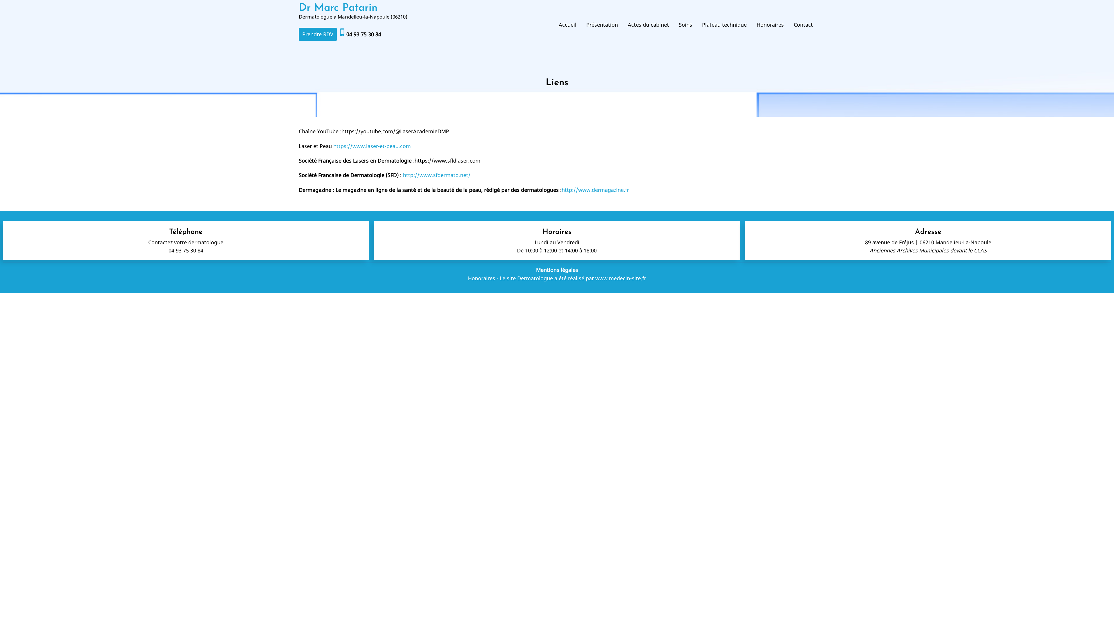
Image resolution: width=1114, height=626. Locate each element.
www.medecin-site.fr (620, 278)
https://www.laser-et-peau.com (372, 146)
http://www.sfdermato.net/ (437, 175)
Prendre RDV (317, 34)
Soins (685, 24)
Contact (803, 24)
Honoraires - (483, 278)
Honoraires (770, 24)
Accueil (567, 24)
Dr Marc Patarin (338, 8)
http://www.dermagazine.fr (595, 189)
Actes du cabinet (648, 24)
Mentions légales (557, 269)
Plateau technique (724, 24)
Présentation (602, 24)
